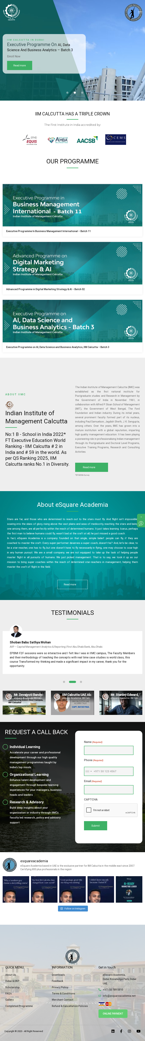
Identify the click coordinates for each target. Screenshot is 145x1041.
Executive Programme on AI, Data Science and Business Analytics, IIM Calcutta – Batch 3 (57, 347)
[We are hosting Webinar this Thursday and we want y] (129, 889)
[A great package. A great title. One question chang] (72, 889)
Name (93, 742)
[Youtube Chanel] (138, 1031)
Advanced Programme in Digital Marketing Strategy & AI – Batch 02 (45, 289)
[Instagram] (129, 1031)
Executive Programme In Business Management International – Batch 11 (48, 231)
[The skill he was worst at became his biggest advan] (16, 889)
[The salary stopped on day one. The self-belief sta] (101, 889)
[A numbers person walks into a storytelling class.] (44, 889)
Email (93, 781)
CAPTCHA (91, 799)
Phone (93, 760)
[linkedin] (113, 1031)
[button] (67, 92)
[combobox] (88, 771)
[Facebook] (121, 1031)
